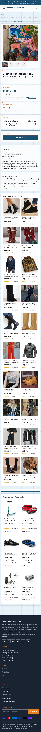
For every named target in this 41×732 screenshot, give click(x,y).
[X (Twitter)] (23, 641)
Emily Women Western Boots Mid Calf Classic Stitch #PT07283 (28, 333)
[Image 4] (23, 64)
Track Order (5, 679)
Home (2, 14)
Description (5, 149)
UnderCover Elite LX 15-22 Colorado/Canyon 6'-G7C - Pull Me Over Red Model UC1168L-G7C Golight (29, 519)
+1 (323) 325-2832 (8, 655)
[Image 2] (11, 64)
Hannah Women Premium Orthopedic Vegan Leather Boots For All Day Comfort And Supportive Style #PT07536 (11, 333)
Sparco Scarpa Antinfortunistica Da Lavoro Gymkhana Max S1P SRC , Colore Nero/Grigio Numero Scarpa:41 (11, 554)
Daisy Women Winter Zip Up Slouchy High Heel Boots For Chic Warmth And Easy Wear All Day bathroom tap (11, 304)
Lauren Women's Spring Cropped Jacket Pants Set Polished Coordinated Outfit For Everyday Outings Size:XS (29, 304)
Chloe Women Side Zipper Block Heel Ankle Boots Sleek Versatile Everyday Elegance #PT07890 (11, 218)
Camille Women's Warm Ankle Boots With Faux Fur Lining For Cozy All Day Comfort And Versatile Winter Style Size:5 (29, 218)
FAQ (3, 675)
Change (34, 121)
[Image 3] (17, 64)
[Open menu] (4, 8)
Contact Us (5, 672)
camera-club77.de (15, 8)
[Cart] (37, 8)
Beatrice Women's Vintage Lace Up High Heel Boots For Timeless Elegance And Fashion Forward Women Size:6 (11, 246)
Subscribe (33, 711)
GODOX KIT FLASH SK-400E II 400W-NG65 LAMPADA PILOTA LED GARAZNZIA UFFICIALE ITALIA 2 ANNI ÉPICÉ (10, 588)
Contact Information (8, 702)
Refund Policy (6, 688)
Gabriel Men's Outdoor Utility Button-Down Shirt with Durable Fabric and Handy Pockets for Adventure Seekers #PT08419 (29, 361)
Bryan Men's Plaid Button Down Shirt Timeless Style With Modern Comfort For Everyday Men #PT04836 (29, 275)
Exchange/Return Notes (9, 176)
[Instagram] (9, 641)
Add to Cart (20, 138)
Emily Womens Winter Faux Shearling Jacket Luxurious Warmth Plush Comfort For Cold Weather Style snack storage (11, 419)
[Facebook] (4, 641)
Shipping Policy (6, 698)
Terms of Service (7, 695)
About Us (4, 668)
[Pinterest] (28, 641)
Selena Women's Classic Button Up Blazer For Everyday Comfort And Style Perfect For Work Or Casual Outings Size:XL (29, 246)
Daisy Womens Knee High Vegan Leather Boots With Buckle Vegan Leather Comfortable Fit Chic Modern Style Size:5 (11, 476)
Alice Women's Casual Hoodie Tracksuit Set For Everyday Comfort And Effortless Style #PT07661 (11, 447)
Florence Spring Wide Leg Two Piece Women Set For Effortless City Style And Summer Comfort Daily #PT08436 (11, 361)
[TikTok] (18, 641)
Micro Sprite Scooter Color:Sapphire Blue (9, 519)
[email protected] (9, 185)
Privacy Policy (6, 691)
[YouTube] (13, 641)
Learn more (32, 98)
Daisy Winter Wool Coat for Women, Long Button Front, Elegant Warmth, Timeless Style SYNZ (29, 419)
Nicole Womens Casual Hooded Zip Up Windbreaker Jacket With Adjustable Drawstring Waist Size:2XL (11, 275)
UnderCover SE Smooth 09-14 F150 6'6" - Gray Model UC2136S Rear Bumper (29, 554)
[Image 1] (5, 64)
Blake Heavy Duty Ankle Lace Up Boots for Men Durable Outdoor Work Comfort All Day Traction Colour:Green (28, 390)
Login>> (9, 531)
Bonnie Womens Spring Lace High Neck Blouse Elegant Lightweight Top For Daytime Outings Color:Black (11, 390)
